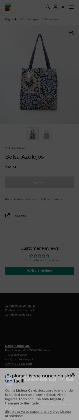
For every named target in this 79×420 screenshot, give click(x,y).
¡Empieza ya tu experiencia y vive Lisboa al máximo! (38, 410)
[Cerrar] (73, 371)
